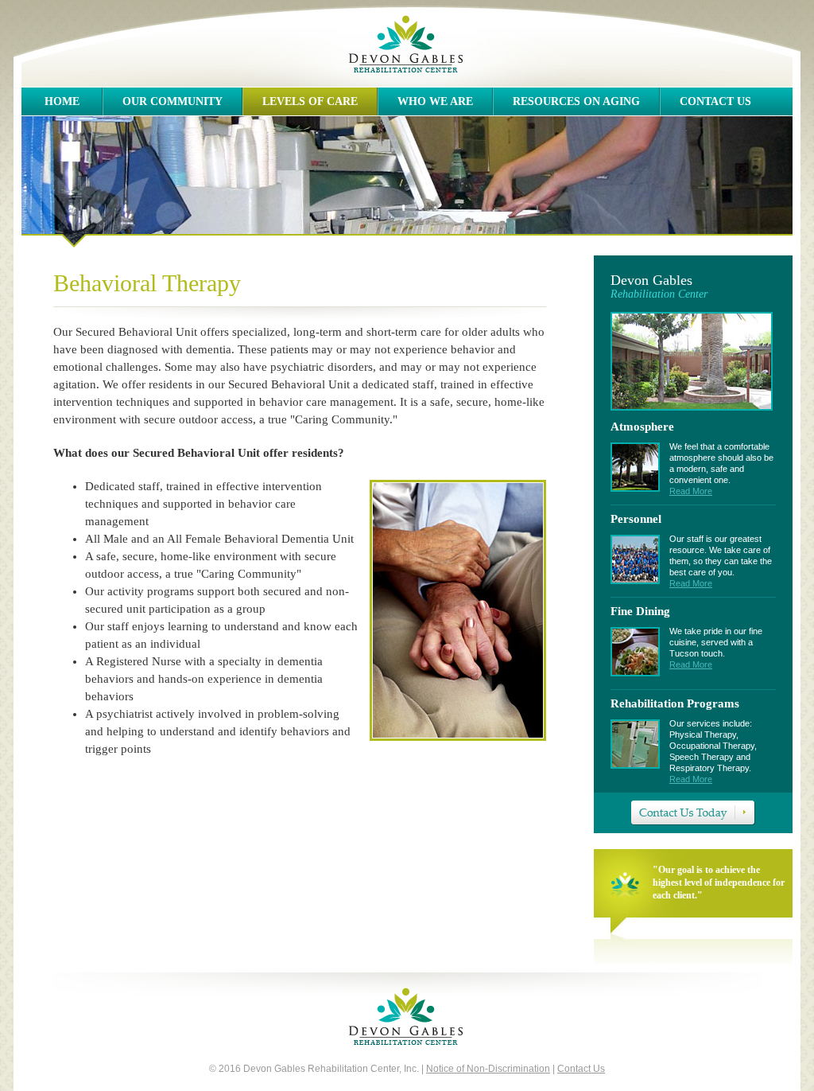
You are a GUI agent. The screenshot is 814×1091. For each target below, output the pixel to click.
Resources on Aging (576, 101)
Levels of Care (310, 101)
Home (62, 101)
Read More (690, 491)
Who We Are (435, 101)
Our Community (172, 101)
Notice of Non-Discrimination (488, 1068)
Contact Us (715, 101)
